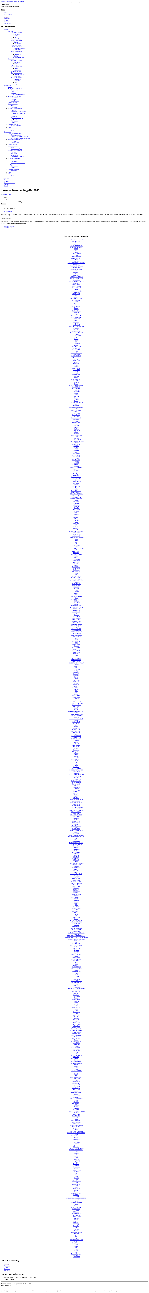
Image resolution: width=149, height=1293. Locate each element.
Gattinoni (76, 593)
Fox (76, 574)
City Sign (76, 429)
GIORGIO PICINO (76, 624)
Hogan (76, 677)
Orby (76, 916)
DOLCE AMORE (76, 492)
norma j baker (76, 900)
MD (76, 838)
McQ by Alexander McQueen (76, 836)
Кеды (16, 42)
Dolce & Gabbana (76, 491)
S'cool (76, 1052)
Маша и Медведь (76, 1254)
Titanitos (76, 1153)
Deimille (76, 461)
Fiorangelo (76, 562)
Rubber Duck (76, 1050)
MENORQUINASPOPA (76, 843)
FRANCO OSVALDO (76, 581)
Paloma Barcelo (76, 926)
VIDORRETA (76, 1215)
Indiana (76, 694)
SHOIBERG (76, 1086)
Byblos (76, 384)
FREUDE (76, 587)
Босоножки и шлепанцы (15, 88)
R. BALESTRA (76, 991)
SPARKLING (76, 1116)
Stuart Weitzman (76, 1130)
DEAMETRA (76, 460)
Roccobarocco (76, 1038)
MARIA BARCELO (76, 815)
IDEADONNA (76, 688)
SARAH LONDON (76, 1071)
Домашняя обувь (16, 39)
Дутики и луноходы (17, 118)
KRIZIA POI (76, 728)
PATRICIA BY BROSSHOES (76, 939)
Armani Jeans (76, 292)
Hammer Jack (76, 669)
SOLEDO (76, 1108)
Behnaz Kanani (76, 331)
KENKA (76, 717)
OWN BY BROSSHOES (76, 920)
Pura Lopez (76, 985)
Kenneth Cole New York (76, 719)
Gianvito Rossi (76, 616)
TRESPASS (76, 1171)
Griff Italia (76, 653)
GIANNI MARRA (76, 613)
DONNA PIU (76, 495)
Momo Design (76, 867)
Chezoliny (76, 419)
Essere (76, 540)
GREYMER (76, 652)
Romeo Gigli (76, 1044)
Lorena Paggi (76, 771)
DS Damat (76, 501)
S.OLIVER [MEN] (76, 1055)
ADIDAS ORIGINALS (76, 246)
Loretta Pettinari (76, 776)
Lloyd (76, 764)
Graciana (76, 646)
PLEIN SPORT (76, 967)
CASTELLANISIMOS (76, 402)
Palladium (76, 925)
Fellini (76, 556)
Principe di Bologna (76, 981)
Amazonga (76, 275)
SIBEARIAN (76, 1089)
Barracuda (76, 322)
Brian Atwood (76, 368)
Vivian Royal (76, 1224)
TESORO (76, 1147)
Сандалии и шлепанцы (14, 158)
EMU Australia (76, 536)
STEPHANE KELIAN (76, 1125)
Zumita (76, 1250)
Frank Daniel (76, 582)
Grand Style (76, 649)
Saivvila (76, 1060)
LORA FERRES (76, 768)
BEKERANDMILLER (76, 332)
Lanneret (76, 740)
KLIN (76, 725)
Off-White (76, 906)
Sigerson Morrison (76, 1092)
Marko (76, 824)
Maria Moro (76, 816)
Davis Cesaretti (76, 456)
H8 (76, 667)
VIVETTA (76, 1223)
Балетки (10, 87)
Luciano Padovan (76, 782)
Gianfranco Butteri (76, 608)
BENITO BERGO (76, 336)
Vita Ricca (76, 1218)
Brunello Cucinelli (76, 379)
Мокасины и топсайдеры (18, 111)
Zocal (76, 1249)
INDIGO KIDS (76, 695)
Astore (76, 297)
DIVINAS (76, 483)
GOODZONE (76, 644)
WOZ (76, 1235)
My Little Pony (76, 878)
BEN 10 (76, 334)
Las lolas (76, 743)
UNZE (76, 1190)
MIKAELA (76, 849)
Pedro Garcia (76, 947)
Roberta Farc (76, 1026)
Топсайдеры (14, 155)
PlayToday (76, 965)
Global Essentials (76, 636)
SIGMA (76, 1094)
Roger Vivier (76, 1043)
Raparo (76, 998)
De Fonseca (76, 458)
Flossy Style (76, 568)
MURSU (76, 877)
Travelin (76, 1168)
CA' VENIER (76, 388)
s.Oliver (76, 1054)
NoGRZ (76, 898)
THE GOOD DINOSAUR (76, 1148)
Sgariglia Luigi (76, 1081)
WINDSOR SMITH (76, 1232)
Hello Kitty (76, 674)
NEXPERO (76, 889)
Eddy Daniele (76, 509)
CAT (76, 404)
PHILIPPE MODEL (76, 959)
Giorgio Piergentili (76, 626)
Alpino (76, 273)
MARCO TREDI (76, 812)
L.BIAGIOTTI (76, 733)
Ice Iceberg (76, 684)
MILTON (76, 855)
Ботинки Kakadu (9, 226)
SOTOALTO (76, 1109)
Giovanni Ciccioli (76, 629)
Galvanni (76, 591)
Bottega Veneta (76, 360)
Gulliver (76, 664)
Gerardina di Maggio (76, 599)
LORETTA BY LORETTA (76, 774)
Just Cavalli (76, 706)
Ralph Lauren (76, 996)
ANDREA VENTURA (76, 278)
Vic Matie (76, 1210)
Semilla (76, 1074)
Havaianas (76, 672)
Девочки (10, 31)
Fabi (76, 550)
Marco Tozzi (76, 809)
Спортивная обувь (13, 124)
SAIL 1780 (76, 1057)
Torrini (76, 1162)
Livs (76, 762)
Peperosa (76, 950)
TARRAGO (76, 1139)
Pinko (76, 964)
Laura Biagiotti (76, 745)
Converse (76, 438)
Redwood (76, 1001)
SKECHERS (76, 1097)
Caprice (76, 398)
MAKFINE (76, 791)
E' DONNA (76, 505)
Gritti (76, 655)
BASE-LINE (76, 325)
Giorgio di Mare (76, 621)
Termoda (76, 1143)
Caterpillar (76, 405)
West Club (76, 1229)
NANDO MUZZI (76, 881)
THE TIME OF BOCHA (76, 1150)
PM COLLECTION (76, 968)
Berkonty (76, 339)
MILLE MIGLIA (76, 852)
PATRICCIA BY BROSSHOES (76, 936)
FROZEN (76, 588)
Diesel (76, 472)
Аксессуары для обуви (14, 133)
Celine (76, 408)
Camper (76, 394)
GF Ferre (76, 601)
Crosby (76, 447)
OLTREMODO (76, 911)
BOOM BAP (76, 354)
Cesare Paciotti (76, 415)
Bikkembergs (76, 343)
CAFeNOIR (76, 391)
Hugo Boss (76, 681)
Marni (76, 827)
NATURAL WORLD (76, 883)
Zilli (76, 1247)
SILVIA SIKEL (76, 1095)
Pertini (76, 956)
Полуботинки (15, 101)
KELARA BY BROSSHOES (76, 714)
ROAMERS (76, 1023)
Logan (76, 765)
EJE (76, 515)
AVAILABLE (76, 300)
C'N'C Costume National (76, 385)
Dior (76, 480)
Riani (76, 1013)
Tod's (76, 1157)
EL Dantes (76, 517)
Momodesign (76, 869)
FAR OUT (76, 553)
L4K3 (76, 734)
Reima (76, 1005)
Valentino (76, 1192)
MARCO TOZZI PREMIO (76, 810)
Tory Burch (76, 1164)
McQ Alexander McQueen (76, 835)
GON (76, 643)
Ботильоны (14, 97)
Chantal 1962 (76, 416)
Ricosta (76, 1016)
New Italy (76, 888)
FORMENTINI (76, 571)
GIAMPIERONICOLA (76, 607)
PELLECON (76, 948)
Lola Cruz (76, 767)
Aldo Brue (76, 261)
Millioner (76, 853)
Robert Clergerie (76, 1024)
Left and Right (76, 751)
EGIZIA (76, 514)
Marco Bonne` (76, 805)
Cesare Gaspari (76, 413)
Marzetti (76, 832)
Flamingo (76, 565)
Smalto (76, 1100)
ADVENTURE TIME (76, 247)
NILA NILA (76, 891)
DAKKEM (76, 450)
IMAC (76, 692)
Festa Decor (76, 560)
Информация (8, 211)
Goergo (76, 639)
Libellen (76, 756)
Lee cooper (76, 750)
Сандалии (17, 80)
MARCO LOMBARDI (76, 807)
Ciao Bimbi (76, 425)
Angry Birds (76, 280)
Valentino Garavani (76, 1193)
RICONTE (76, 1015)
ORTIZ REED (76, 917)
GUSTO (76, 666)
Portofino (76, 973)
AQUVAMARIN (76, 287)
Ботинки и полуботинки (15, 139)
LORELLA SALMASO (76, 770)
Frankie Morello (76, 584)
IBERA (76, 683)
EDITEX (76, 511)
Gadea (76, 590)
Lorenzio (76, 773)
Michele (76, 847)
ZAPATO (76, 1244)
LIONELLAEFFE (76, 759)
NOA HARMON (76, 897)
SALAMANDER (76, 1061)
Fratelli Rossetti (76, 585)
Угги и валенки (12, 128)
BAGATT (76, 305)
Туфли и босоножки (17, 51)
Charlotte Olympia (76, 418)
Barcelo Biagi (76, 318)
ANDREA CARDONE (76, 277)
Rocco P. (76, 1036)
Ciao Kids (76, 427)
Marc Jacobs (76, 804)
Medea (76, 840)
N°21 (76, 905)
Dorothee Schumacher (76, 498)
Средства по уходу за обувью (19, 136)
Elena (76, 522)
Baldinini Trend (76, 311)
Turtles (76, 1173)
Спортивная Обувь (16, 46)
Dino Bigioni (76, 474)
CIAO (76, 424)
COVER (76, 443)
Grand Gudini (76, 647)
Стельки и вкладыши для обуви (20, 138)
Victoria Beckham (76, 1213)
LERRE (76, 753)
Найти (2, 9)
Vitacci (76, 1219)
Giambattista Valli (76, 605)
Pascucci (76, 934)
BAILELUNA (76, 306)
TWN (76, 1179)
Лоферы (13, 110)
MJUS (76, 861)
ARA (76, 289)
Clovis (76, 432)
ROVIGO (76, 1049)
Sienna (76, 1091)
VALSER (76, 1196)
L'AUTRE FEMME (76, 731)
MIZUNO (76, 860)
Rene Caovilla (76, 1007)
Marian (76, 819)
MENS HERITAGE (76, 844)
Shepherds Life (76, 1085)
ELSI (76, 529)
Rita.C (76, 1021)
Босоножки (14, 90)
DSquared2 (76, 503)
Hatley (76, 670)
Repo (76, 1010)
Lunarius (76, 788)
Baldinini (76, 309)
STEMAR (76, 1123)
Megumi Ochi (76, 841)
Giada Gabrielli (76, 602)
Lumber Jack (76, 787)
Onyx (76, 914)
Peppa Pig (76, 951)
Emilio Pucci (76, 532)
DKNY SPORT (76, 486)
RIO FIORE (76, 1019)
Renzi (76, 1009)
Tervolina (76, 1145)
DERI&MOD (76, 464)
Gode (76, 638)
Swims (76, 1134)
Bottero (76, 362)
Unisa (76, 1187)
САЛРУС (76, 1255)
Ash (76, 295)
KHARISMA (76, 722)
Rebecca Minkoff (76, 999)
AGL (76, 250)
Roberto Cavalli (76, 1032)
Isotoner (76, 698)
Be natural (76, 328)
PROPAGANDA (76, 982)
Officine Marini (76, 908)
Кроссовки (17, 43)
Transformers (76, 1167)
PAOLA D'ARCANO (76, 928)
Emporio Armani (76, 534)
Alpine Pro (76, 272)
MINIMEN (76, 857)
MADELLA (76, 790)
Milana (76, 850)
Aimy (76, 252)
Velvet (76, 1201)
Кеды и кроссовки (16, 40)
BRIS (76, 373)
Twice (76, 1176)
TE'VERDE (76, 1142)
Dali (76, 452)
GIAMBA (76, 604)
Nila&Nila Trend (76, 894)
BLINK (76, 351)
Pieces (76, 962)
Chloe (76, 421)
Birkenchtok (76, 348)
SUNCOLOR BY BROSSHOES (76, 1133)
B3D (76, 301)
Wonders (76, 1233)
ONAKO (76, 912)
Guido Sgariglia (76, 661)
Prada (76, 974)
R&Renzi (76, 990)
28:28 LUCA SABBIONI (76, 239)
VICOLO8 (76, 1212)
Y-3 (76, 1238)
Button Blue (76, 382)
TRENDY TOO (76, 1170)
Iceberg (76, 686)
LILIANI (76, 757)
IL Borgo (76, 689)
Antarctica (76, 283)
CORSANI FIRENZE (76, 439)
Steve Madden (76, 1126)
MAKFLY (76, 793)
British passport (76, 374)
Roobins (76, 1046)
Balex (76, 314)
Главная (6, 17)
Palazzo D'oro (76, 923)
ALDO (76, 260)
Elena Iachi (76, 523)
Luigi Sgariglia (76, 784)
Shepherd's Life (76, 1083)
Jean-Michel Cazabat (76, 702)
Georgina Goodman (76, 596)
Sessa (76, 1080)
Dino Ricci (76, 475)
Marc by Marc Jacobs (76, 802)
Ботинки (17, 34)
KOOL (76, 726)
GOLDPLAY (76, 641)
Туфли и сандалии (16, 77)
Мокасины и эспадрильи (15, 108)
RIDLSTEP (76, 1018)
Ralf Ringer (76, 995)
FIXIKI (76, 563)
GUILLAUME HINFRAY (76, 663)
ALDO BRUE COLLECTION (76, 263)
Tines (76, 1151)
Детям (6, 29)
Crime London (76, 444)
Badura (76, 303)
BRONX (76, 376)
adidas (76, 244)
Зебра (76, 1252)
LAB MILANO (76, 737)
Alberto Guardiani (76, 258)
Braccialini (76, 363)
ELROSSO (76, 528)
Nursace (76, 903)
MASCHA (76, 833)
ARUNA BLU (76, 294)
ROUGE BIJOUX (76, 1047)
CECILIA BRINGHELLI (76, 407)
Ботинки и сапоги (16, 32)
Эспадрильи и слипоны (18, 113)
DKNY (76, 484)
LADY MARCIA (76, 739)
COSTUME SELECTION (76, 441)
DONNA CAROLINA (76, 494)
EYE (76, 546)
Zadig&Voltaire (76, 1243)
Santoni (76, 1067)
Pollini (76, 970)
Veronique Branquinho (76, 1202)
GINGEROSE (76, 619)
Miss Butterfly (76, 858)
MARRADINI (76, 829)
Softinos (76, 1106)
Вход (5, 12)
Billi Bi (76, 345)
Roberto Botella (76, 1027)
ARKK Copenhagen (76, 291)
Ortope (76, 919)
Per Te (76, 953)
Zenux (76, 1246)
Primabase (76, 978)
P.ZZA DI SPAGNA (76, 922)
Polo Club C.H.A (76, 971)
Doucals (76, 500)
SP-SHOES (76, 1112)
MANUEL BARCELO (76, 799)
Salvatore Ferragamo (76, 1063)
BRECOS (76, 367)
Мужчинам (7, 132)
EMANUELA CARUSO (76, 531)
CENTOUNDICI (76, 410)
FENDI (76, 557)
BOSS (76, 359)
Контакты (7, 21)
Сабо (12, 91)
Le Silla (76, 748)
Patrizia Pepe (76, 940)
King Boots (76, 723)
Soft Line (76, 1105)
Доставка (7, 18)
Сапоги (16, 35)
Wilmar (76, 1230)
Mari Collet (76, 813)
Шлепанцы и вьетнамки (18, 57)
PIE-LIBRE (76, 960)
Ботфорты (14, 116)
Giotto (76, 627)
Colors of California (76, 435)
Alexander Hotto (76, 267)
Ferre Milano (76, 559)
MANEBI (76, 798)
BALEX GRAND (76, 317)
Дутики (16, 119)
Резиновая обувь (16, 45)
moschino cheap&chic (76, 874)
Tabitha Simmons (76, 1136)
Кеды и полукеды (19, 48)
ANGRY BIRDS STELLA (76, 281)
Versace (76, 1206)
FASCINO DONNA (76, 554)
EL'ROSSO (76, 520)
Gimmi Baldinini (76, 618)
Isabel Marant (76, 697)
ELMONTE (76, 526)
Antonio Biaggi (76, 284)
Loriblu (76, 777)
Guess (76, 657)
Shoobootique (76, 1088)
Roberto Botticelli (76, 1029)
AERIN (76, 249)
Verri (76, 1204)
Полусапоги (14, 121)
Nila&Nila (76, 892)
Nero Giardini (76, 886)
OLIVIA (76, 909)
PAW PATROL (76, 943)
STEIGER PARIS (76, 1120)
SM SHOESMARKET (76, 1098)
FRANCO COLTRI (76, 579)
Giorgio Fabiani (76, 622)
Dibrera (76, 470)
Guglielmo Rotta (76, 658)
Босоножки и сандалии (21, 53)
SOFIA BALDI (76, 1103)
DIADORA (76, 469)
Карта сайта (7, 23)
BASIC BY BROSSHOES (76, 326)
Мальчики (11, 59)
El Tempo (76, 519)
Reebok (76, 1002)
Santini (76, 1066)
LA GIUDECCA (76, 736)
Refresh (76, 1004)
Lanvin (76, 742)
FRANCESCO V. (76, 577)
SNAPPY (76, 1102)
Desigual (76, 466)
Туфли (16, 56)
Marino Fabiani (76, 822)
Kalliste (76, 709)
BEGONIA (76, 329)
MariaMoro (76, 818)
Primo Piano (76, 979)
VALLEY (76, 1195)
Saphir (76, 1069)
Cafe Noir (76, 390)
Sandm (76, 1064)
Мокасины (17, 54)
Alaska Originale (76, 253)
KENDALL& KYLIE (76, 715)
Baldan (76, 308)
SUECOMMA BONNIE (76, 1131)
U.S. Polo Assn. (76, 1181)
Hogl (76, 678)
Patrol (76, 942)
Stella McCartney (76, 1122)
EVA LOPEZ (76, 545)
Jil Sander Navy (76, 705)
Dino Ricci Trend (76, 478)
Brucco (76, 377)
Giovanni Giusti (76, 630)
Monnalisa (76, 871)
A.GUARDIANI (76, 242)
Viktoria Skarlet (76, 1216)
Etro (76, 543)
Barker (76, 320)
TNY (76, 1154)
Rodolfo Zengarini (76, 1041)
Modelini (76, 866)
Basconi (76, 323)
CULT (76, 449)
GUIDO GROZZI (76, 660)
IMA (76, 691)
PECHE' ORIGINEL (76, 945)
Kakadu (6, 186)
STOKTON (76, 1128)
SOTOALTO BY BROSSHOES (76, 1111)
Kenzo (76, 720)
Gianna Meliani (76, 610)
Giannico (76, 615)
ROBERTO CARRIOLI (76, 1030)
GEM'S (76, 594)
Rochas (76, 1040)
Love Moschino (76, 779)
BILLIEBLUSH (76, 346)
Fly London (76, 570)
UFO (76, 1182)
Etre (76, 542)
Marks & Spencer (76, 826)
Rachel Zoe (76, 993)
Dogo (76, 487)
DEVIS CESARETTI (76, 467)
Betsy (76, 340)
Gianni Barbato (76, 612)
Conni (76, 436)
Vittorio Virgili (76, 1221)
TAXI (76, 1140)
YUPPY (76, 1241)
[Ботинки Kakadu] (6, 194)
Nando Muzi (76, 880)
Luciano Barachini (76, 781)
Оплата (6, 20)
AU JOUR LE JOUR (76, 298)
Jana (76, 700)
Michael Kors (76, 846)
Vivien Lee (76, 1226)
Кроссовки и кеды (13, 104)
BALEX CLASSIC (76, 315)
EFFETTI (76, 512)
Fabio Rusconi (76, 551)
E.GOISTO (76, 506)
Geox (76, 598)
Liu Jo (76, 760)
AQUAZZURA (76, 286)
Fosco (76, 573)
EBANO (76, 508)
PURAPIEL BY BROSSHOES (76, 988)
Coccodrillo (76, 433)
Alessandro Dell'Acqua (76, 266)
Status (76, 1119)
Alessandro (76, 264)
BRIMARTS (76, 370)
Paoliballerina (76, 931)
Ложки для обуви (16, 135)
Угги (15, 37)
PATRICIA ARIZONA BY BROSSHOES (76, 937)
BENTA (76, 337)
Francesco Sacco (76, 576)
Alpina (76, 270)
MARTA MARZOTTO (76, 830)
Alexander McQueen (76, 269)
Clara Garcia (76, 430)
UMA (76, 1185)
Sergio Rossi (76, 1078)
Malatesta (76, 795)
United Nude (76, 1188)
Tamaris (76, 1137)
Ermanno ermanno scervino (76, 537)
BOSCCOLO (76, 357)
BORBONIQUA (76, 356)
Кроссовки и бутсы (16, 149)
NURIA (76, 902)
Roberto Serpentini (76, 1035)
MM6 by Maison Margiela (76, 863)
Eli (76, 525)
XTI (76, 1237)
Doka (76, 489)
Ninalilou (76, 895)
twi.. (76, 1174)
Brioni (76, 371)
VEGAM (76, 1199)
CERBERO (76, 412)
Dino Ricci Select (76, 477)
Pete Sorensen (76, 957)
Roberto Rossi (76, 1033)
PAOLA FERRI (76, 929)
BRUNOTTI (76, 380)
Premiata (76, 976)
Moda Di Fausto (76, 864)
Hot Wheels (76, 680)
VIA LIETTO (76, 1209)
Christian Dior (76, 422)
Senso (76, 1075)
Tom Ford (76, 1159)
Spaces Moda (76, 1114)
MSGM (76, 875)
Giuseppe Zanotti (76, 633)
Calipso (76, 393)
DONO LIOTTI (76, 497)
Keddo (76, 712)
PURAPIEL (76, 987)
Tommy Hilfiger (76, 1161)
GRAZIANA (76, 650)
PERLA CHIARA (76, 954)
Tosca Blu (76, 1165)
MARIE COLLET (76, 821)
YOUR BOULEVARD (76, 1240)
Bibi (76, 342)
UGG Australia (76, 1184)
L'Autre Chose (76, 729)
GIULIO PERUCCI (76, 632)
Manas (76, 796)
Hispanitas (76, 675)
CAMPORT (76, 396)
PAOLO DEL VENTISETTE (76, 933)
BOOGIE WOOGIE (76, 353)
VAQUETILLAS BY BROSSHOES (76, 1198)
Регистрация (8, 14)
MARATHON (76, 801)
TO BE (76, 1156)
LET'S (76, 754)
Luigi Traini (76, 785)
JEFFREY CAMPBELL (76, 703)
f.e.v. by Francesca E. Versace (76, 548)
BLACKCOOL (76, 349)
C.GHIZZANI (76, 387)
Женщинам (7, 85)
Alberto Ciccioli (76, 256)
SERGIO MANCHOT (76, 1077)
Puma (76, 984)
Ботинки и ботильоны (14, 96)
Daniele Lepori (76, 455)
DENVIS (76, 463)
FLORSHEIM (76, 567)
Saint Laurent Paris (76, 1058)
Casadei (76, 401)
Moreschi (76, 872)
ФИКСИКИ (76, 1257)
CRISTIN (76, 446)
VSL (76, 1227)
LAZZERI (76, 746)
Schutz (76, 1072)
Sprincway (76, 1117)
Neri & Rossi (76, 884)
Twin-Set (76, 1178)
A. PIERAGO (76, 241)
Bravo (76, 365)
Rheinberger (76, 1012)
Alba (76, 255)
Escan (76, 539)
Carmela (76, 399)
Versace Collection (76, 1207)
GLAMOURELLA (76, 635)
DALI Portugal (76, 453)
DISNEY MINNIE (76, 481)
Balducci (76, 312)
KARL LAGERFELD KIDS (76, 711)
